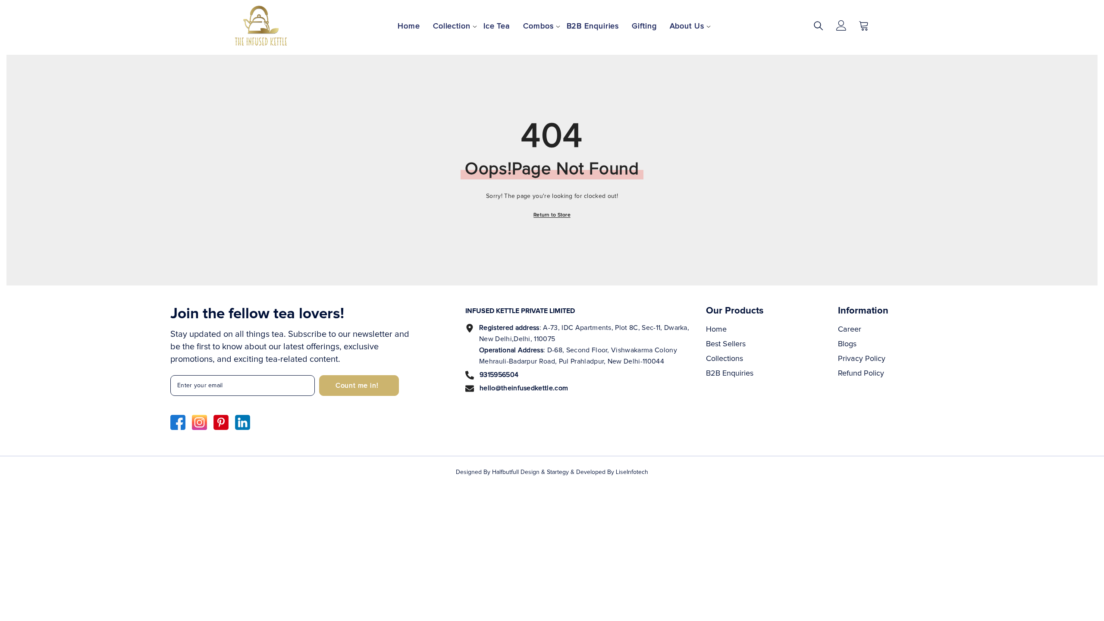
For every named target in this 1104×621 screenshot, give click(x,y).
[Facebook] (177, 422)
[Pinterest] (221, 422)
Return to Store (552, 215)
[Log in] (841, 25)
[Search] (818, 25)
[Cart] (864, 25)
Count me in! (357, 385)
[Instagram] (199, 422)
